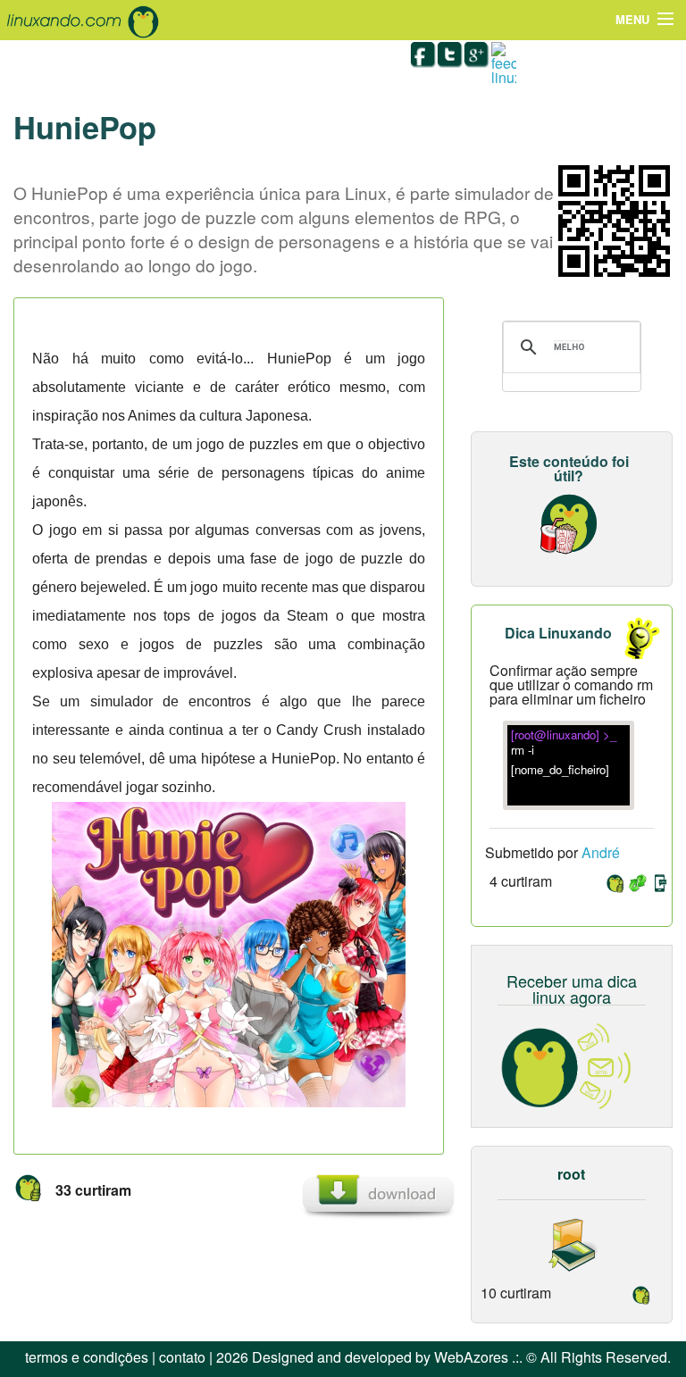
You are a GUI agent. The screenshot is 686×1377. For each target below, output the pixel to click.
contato (182, 1357)
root (571, 1174)
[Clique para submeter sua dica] (632, 639)
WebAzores (471, 1357)
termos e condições (86, 1357)
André (600, 852)
